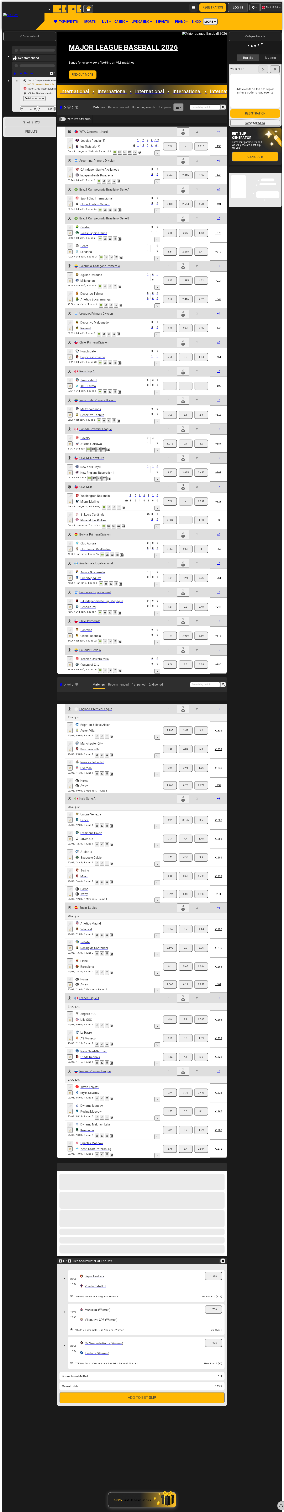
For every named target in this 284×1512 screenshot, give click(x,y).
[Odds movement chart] (125, 152)
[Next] (69, 1260)
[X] (186, 203)
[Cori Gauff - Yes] (184, 175)
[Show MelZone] (115, 152)
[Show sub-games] (157, 152)
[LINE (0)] (61, 684)
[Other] (178, 107)
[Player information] (139, 152)
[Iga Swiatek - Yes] (166, 175)
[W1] (170, 146)
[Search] (223, 107)
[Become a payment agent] (193, 7)
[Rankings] (135, 152)
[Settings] (254, 7)
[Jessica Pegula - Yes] (201, 175)
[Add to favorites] (70, 146)
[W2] (201, 146)
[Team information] (118, 209)
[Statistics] (120, 152)
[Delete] (222, 1260)
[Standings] (114, 209)
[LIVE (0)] (61, 107)
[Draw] (130, 152)
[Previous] (51, 70)
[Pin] (70, 141)
